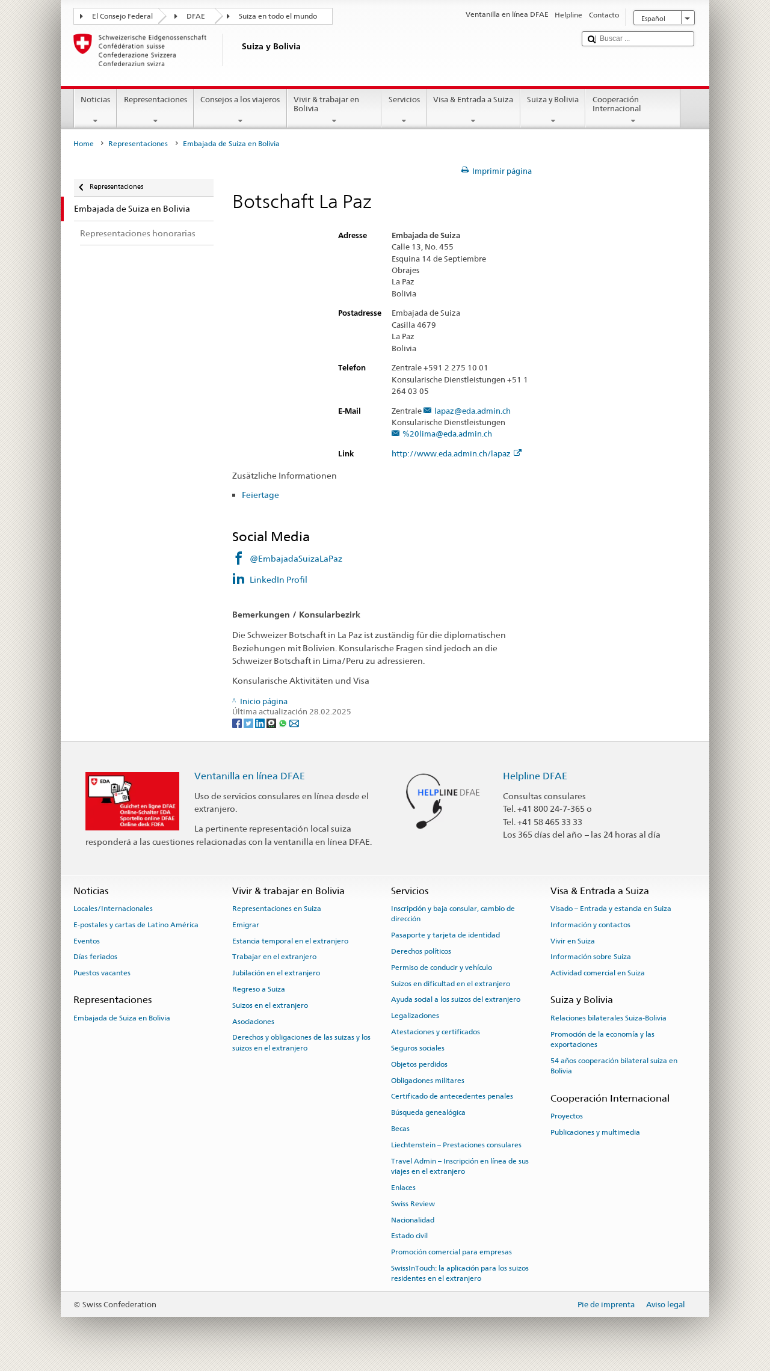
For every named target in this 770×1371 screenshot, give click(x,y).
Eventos (86, 940)
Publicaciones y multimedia (595, 1131)
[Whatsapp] (283, 723)
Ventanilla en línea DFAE (249, 776)
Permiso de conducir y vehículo (441, 967)
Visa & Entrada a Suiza (473, 99)
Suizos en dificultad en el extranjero (450, 983)
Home (83, 144)
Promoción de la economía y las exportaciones (602, 1038)
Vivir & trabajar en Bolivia (326, 104)
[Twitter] (249, 723)
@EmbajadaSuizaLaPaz (296, 558)
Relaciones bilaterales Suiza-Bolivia (608, 1018)
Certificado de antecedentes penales (452, 1096)
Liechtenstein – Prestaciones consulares (456, 1145)
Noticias (95, 99)
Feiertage (260, 494)
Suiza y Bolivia (553, 99)
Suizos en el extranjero (270, 1005)
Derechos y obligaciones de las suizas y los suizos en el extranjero (301, 1042)
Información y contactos (590, 925)
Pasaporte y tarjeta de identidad (445, 935)
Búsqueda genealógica (428, 1112)
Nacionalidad (412, 1219)
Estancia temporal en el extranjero (290, 940)
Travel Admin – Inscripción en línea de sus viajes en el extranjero (460, 1165)
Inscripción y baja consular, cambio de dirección (453, 913)
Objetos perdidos (419, 1064)
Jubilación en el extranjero (276, 973)
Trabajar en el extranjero (274, 956)
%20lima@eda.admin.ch (447, 434)
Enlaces (403, 1187)
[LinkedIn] (260, 723)
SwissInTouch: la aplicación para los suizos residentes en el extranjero (460, 1273)
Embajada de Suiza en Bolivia (121, 1018)
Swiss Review (413, 1204)
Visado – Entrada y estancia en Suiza (610, 908)
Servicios (404, 99)
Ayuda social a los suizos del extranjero (455, 999)
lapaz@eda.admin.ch (472, 411)
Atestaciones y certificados (435, 1032)
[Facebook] (238, 723)
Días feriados (95, 956)
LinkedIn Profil (278, 579)
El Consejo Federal (122, 16)
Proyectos (566, 1116)
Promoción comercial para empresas (451, 1252)
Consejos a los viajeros (240, 99)
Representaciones (155, 99)
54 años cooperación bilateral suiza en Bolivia (613, 1066)
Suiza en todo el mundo (278, 16)
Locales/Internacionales (113, 908)
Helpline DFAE (535, 776)
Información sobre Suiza (590, 956)
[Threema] (272, 723)
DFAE (195, 16)
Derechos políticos (421, 951)
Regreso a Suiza (258, 989)
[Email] (294, 723)
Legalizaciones (415, 1015)
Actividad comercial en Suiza (597, 973)
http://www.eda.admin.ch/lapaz (451, 454)
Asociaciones (253, 1021)
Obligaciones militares (427, 1080)
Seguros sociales (418, 1048)
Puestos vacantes (102, 973)
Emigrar (245, 925)
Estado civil (409, 1235)
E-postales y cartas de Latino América (136, 925)
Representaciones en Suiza (276, 908)
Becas (400, 1128)
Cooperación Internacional (617, 104)
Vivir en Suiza (572, 940)
